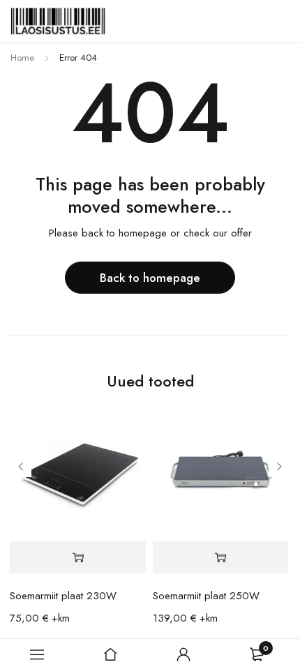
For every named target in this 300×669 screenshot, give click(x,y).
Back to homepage (150, 277)
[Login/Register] (183, 654)
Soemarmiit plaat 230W (63, 595)
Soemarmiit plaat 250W (206, 595)
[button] (77, 557)
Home (22, 57)
